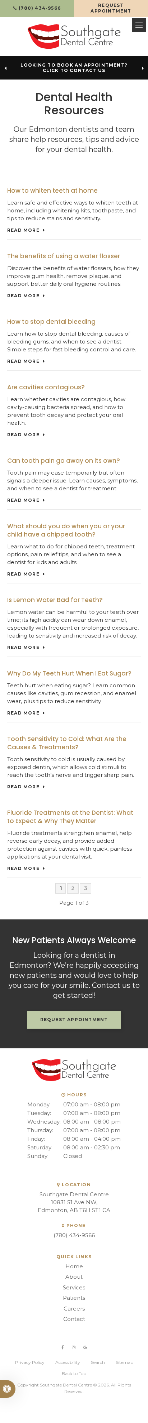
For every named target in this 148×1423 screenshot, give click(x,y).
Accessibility (67, 1362)
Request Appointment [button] (111, 8)
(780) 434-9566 (74, 1235)
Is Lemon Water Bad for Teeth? (55, 600)
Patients (74, 1297)
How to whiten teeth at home (52, 190)
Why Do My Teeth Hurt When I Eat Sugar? (69, 673)
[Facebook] (62, 1347)
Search (98, 1362)
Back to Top (74, 1373)
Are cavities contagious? (46, 387)
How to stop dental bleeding (51, 321)
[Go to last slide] (5, 68)
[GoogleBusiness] (85, 1347)
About (74, 1276)
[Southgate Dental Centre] (74, 36)
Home (74, 1266)
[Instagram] (73, 1347)
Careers (74, 1308)
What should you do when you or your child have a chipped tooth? (66, 530)
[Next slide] (142, 68)
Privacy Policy (30, 1362)
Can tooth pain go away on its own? (63, 460)
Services (74, 1287)
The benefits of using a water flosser (63, 256)
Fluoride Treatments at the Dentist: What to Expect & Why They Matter (70, 816)
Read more (23, 230)
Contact (74, 1319)
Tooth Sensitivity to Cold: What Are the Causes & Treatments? (66, 743)
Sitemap (124, 1362)
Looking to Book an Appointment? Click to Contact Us (74, 68)
